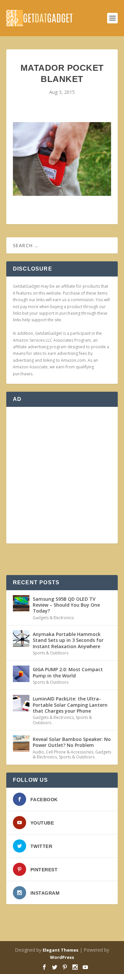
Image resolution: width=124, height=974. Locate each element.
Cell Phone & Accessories (69, 752)
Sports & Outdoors (50, 653)
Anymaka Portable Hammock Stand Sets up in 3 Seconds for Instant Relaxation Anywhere (68, 640)
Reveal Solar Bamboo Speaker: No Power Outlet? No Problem (72, 742)
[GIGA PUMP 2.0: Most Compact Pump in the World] (21, 674)
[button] (62, 159)
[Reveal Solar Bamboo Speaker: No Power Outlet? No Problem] (21, 743)
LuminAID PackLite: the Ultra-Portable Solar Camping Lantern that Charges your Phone (70, 705)
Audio (38, 752)
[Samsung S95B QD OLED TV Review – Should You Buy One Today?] (21, 603)
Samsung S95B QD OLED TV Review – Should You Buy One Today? (66, 605)
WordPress (62, 957)
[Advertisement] (62, 475)
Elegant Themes (60, 950)
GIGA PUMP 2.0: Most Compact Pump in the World (68, 672)
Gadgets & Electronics (53, 617)
